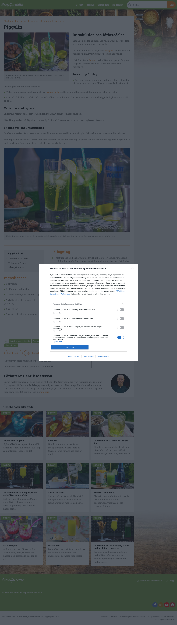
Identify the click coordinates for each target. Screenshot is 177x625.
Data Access (88, 356)
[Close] (133, 268)
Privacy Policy (103, 356)
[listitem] (88, 304)
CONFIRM (70, 347)
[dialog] (88, 312)
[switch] (120, 309)
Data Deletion (73, 356)
